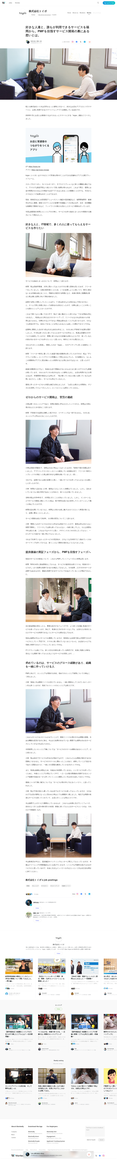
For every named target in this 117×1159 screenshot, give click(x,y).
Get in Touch (91, 1140)
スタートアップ (55, 886)
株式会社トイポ (38, 11)
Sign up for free (109, 3)
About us (75, 12)
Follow (33, 15)
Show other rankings (58, 1063)
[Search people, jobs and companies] (98, 3)
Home (69, 12)
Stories (89, 12)
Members (82, 12)
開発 (28, 886)
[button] (17, 1126)
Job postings (97, 12)
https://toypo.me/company (44, 15)
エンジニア (36, 886)
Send (101, 1140)
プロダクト (45, 886)
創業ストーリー (66, 886)
